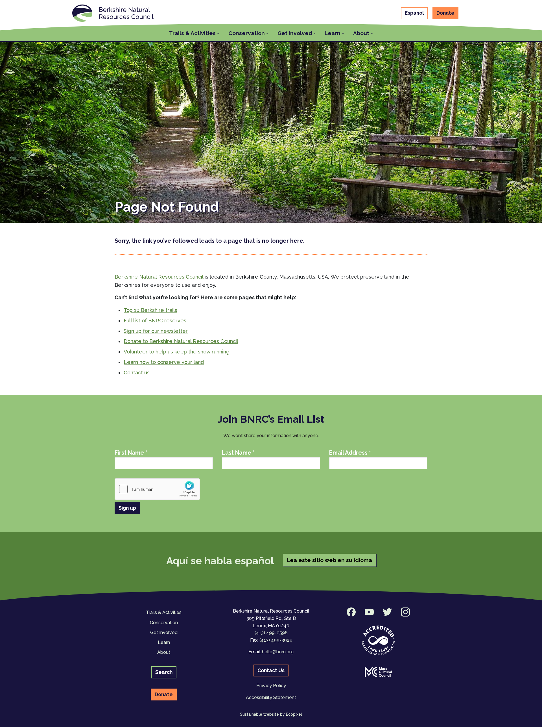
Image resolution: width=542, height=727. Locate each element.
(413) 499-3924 (275, 640)
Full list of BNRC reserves (155, 321)
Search (163, 672)
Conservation (164, 622)
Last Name (238, 452)
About (163, 652)
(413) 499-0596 (271, 632)
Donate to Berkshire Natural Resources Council (181, 341)
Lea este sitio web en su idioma (329, 560)
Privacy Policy (271, 685)
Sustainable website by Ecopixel (271, 714)
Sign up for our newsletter (156, 331)
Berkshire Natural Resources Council (159, 277)
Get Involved (164, 632)
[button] (194, 32)
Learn (164, 642)
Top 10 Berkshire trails (150, 310)
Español (414, 13)
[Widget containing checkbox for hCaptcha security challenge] (157, 489)
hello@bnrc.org (278, 651)
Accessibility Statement (271, 697)
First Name (131, 452)
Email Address (350, 452)
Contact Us (271, 670)
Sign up (127, 508)
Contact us (137, 373)
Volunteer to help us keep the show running (177, 352)
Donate (445, 13)
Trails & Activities (164, 612)
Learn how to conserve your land (164, 362)
